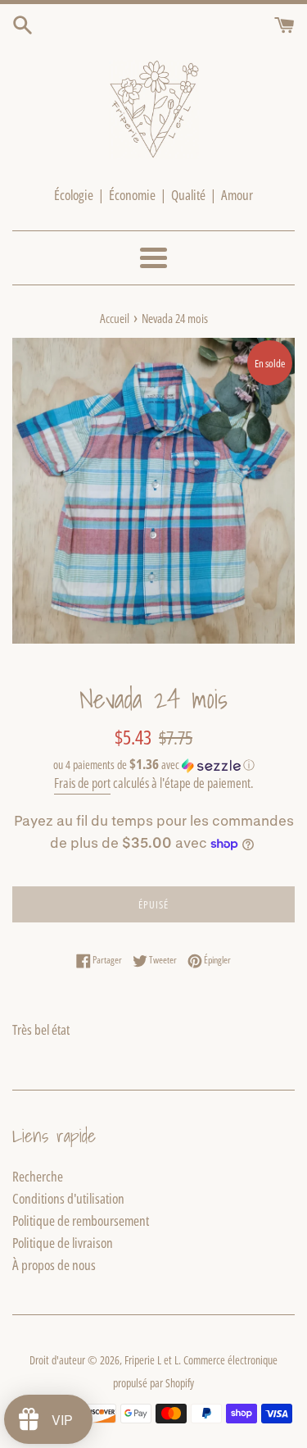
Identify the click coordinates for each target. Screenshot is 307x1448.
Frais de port (82, 783)
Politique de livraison (62, 1242)
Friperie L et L (151, 1360)
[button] (153, 765)
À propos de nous (54, 1264)
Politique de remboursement (80, 1220)
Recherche (37, 1176)
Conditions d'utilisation (68, 1198)
